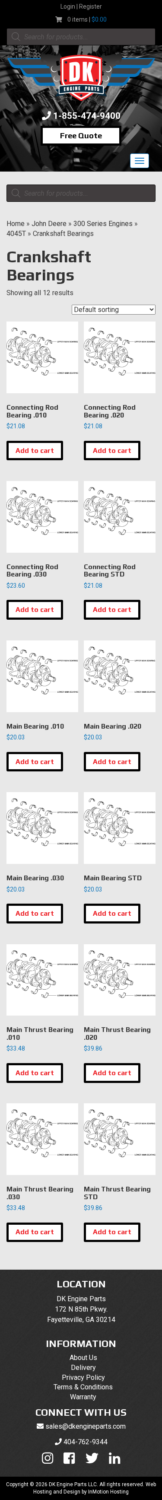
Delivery (83, 1367)
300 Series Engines (103, 224)
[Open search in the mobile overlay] (81, 36)
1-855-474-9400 (87, 116)
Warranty (83, 1397)
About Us (83, 1358)
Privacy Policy (83, 1377)
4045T (16, 233)
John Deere (49, 224)
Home (15, 224)
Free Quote (81, 135)
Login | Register (81, 6)
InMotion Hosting (108, 1492)
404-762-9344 (86, 1442)
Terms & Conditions (83, 1387)
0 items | (87, 19)
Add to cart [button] (35, 450)
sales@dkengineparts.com (85, 1426)
